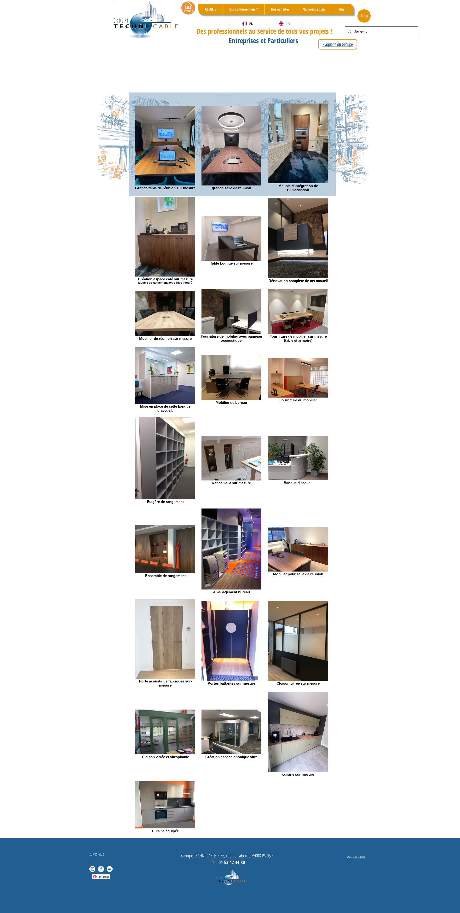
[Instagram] (92, 869)
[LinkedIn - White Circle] (110, 869)
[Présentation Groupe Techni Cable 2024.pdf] (337, 45)
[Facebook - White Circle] (101, 869)
